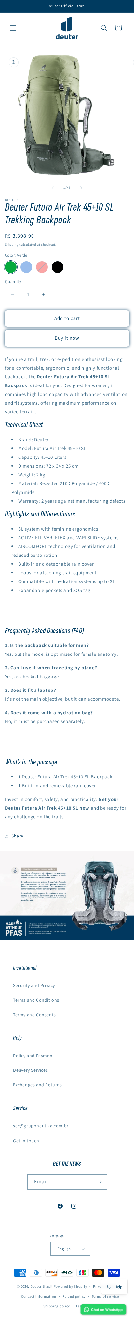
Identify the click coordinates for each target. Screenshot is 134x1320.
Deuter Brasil (41, 1286)
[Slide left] (53, 187)
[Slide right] (81, 187)
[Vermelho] (42, 267)
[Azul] (26, 267)
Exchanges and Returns (37, 1085)
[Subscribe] (99, 1182)
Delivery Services (30, 1070)
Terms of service (105, 1296)
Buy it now (67, 338)
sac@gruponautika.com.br (41, 1126)
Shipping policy (56, 1306)
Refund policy (74, 1296)
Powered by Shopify (70, 1286)
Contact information (38, 1296)
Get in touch (26, 1140)
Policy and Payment (33, 1055)
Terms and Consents (34, 1015)
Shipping (12, 244)
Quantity (13, 281)
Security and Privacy (34, 985)
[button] (13, 28)
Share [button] (17, 836)
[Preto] (57, 267)
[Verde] (11, 267)
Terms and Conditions (36, 1000)
